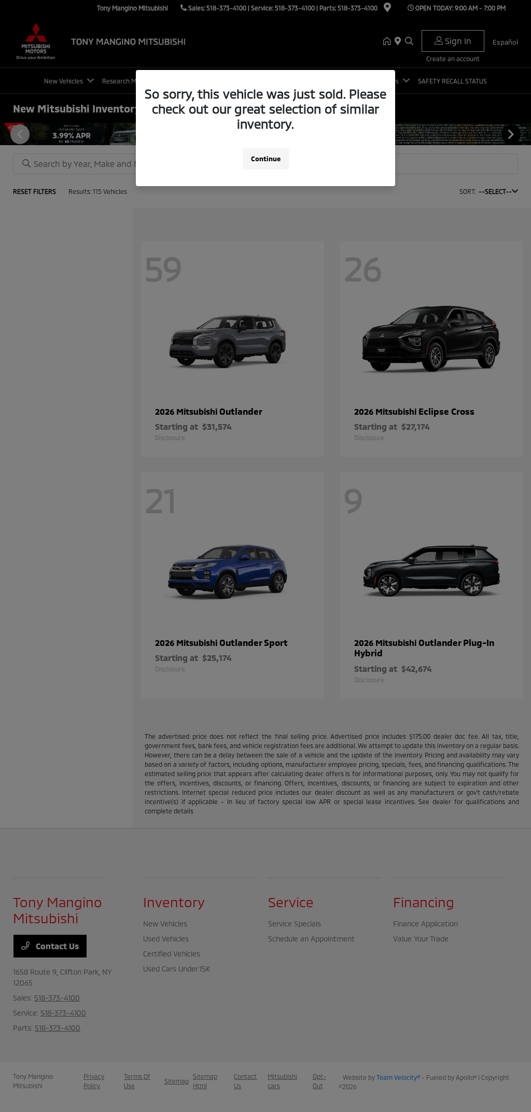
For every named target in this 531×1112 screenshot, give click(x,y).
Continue (266, 158)
